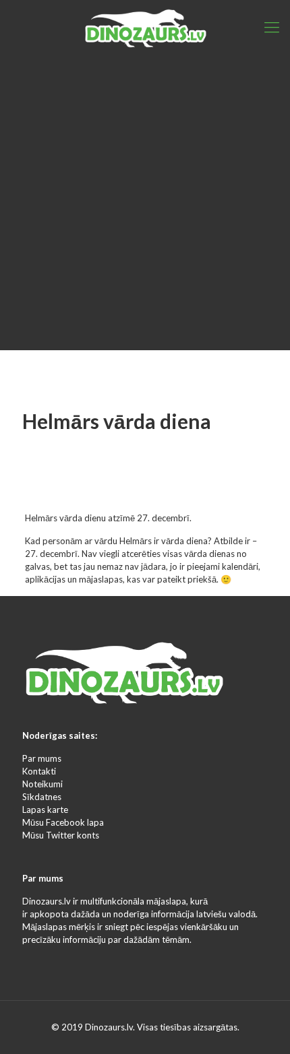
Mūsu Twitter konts (60, 835)
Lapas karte (45, 809)
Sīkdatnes (41, 796)
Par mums (41, 758)
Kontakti (39, 771)
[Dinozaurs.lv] (145, 27)
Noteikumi (42, 784)
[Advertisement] (145, 205)
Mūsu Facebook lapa (63, 822)
